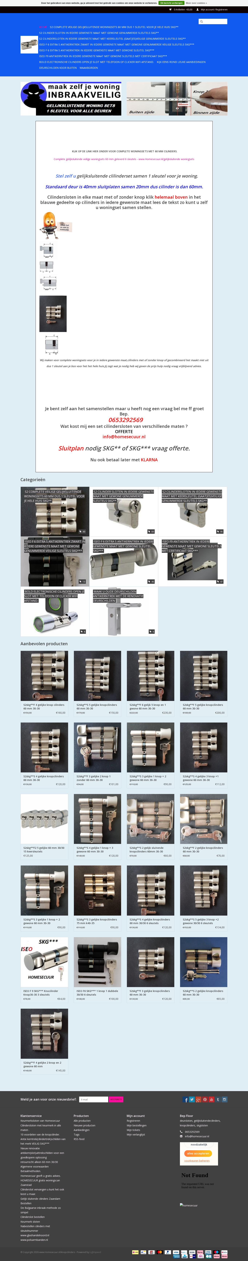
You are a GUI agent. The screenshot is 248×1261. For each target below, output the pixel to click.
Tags (77, 1134)
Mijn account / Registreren (213, 9)
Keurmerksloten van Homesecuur (40, 1120)
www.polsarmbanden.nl (34, 1240)
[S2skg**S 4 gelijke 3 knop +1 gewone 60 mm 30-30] (204, 747)
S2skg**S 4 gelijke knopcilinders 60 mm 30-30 (43, 778)
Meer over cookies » (196, 3)
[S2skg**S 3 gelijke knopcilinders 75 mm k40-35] (97, 890)
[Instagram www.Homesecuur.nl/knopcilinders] (224, 1099)
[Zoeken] (200, 22)
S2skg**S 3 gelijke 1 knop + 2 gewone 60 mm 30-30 (148, 778)
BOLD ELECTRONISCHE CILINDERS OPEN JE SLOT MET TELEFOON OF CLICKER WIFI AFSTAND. (96, 62)
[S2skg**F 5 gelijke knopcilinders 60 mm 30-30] (204, 676)
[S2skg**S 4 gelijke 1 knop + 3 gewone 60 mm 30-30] (97, 819)
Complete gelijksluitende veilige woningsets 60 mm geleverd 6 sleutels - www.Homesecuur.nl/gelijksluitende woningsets (124, 159)
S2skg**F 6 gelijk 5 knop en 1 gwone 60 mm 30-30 (148, 706)
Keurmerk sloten (30, 1221)
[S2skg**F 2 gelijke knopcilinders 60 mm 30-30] (204, 819)
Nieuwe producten (84, 1125)
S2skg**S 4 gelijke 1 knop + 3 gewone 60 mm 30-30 (95, 849)
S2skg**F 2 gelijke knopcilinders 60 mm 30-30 (203, 849)
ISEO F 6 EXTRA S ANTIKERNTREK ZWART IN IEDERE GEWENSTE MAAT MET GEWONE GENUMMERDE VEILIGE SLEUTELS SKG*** (116, 44)
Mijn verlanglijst (136, 1134)
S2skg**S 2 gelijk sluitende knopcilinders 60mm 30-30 (146, 849)
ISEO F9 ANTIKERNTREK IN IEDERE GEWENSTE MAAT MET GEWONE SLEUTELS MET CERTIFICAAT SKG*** (103, 56)
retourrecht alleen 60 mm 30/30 (39, 1162)
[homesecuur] (204, 1205)
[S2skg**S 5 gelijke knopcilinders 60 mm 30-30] (97, 676)
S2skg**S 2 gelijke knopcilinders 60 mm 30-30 (203, 992)
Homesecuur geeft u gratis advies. (41, 1176)
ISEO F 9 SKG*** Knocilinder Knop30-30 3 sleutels (40, 992)
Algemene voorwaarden (35, 1166)
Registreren (133, 1120)
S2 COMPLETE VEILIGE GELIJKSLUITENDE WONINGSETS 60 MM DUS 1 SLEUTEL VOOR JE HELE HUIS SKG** (114, 27)
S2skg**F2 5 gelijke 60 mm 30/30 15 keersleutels (43, 849)
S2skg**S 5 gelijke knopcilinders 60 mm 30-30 (97, 706)
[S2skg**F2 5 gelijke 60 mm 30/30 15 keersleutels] (44, 819)
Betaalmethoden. (31, 1171)
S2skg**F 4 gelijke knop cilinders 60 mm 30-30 (43, 706)
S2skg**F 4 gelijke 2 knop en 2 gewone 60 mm (42, 1064)
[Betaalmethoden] (135, 1252)
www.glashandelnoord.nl (35, 1235)
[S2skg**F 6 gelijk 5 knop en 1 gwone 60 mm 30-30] (150, 676)
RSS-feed (79, 1139)
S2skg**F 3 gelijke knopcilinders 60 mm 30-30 (150, 992)
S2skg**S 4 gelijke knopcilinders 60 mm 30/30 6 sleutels (150, 921)
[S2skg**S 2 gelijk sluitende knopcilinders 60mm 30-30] (150, 819)
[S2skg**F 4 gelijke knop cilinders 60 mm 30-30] (44, 676)
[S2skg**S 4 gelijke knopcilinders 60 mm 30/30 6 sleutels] (150, 890)
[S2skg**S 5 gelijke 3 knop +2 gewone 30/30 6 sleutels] (204, 890)
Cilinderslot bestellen (33, 1217)
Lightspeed (95, 1252)
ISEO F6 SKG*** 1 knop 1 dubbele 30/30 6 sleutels (97, 992)
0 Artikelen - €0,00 (183, 9)
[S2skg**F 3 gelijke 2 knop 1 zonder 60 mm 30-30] (97, 747)
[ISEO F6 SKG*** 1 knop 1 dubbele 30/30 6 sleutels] (97, 962)
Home (43, 27)
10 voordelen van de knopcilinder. (40, 1134)
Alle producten (82, 1120)
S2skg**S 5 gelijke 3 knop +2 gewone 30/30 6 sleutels (201, 921)
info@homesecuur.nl (197, 1136)
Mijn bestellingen (137, 1125)
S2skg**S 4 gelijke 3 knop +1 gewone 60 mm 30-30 (201, 778)
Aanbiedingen (82, 1130)
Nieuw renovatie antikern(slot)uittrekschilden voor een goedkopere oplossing (42, 1153)
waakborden (89, 67)
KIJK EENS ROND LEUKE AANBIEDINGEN (181, 62)
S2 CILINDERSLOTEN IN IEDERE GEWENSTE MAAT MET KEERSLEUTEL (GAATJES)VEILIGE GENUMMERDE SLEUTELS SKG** (112, 38)
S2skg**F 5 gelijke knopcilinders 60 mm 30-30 (203, 706)
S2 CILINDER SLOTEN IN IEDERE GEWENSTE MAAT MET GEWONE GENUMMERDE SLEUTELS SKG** (99, 33)
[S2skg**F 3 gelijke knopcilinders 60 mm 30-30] (150, 962)
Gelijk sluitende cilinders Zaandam (40, 1198)
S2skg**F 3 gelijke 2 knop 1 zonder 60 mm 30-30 (94, 778)
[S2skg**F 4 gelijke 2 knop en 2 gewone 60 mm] (44, 1034)
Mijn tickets (133, 1130)
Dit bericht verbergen (171, 3)
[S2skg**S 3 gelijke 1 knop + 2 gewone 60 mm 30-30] (150, 747)
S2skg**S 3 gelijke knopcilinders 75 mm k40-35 (97, 921)
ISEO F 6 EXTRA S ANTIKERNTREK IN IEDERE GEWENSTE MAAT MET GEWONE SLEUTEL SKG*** (96, 50)
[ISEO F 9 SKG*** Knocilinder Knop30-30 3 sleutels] (44, 962)
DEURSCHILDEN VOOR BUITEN (58, 67)
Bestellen (26, 1203)
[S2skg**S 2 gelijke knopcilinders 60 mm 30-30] (204, 962)
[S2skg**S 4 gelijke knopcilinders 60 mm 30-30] (44, 747)
